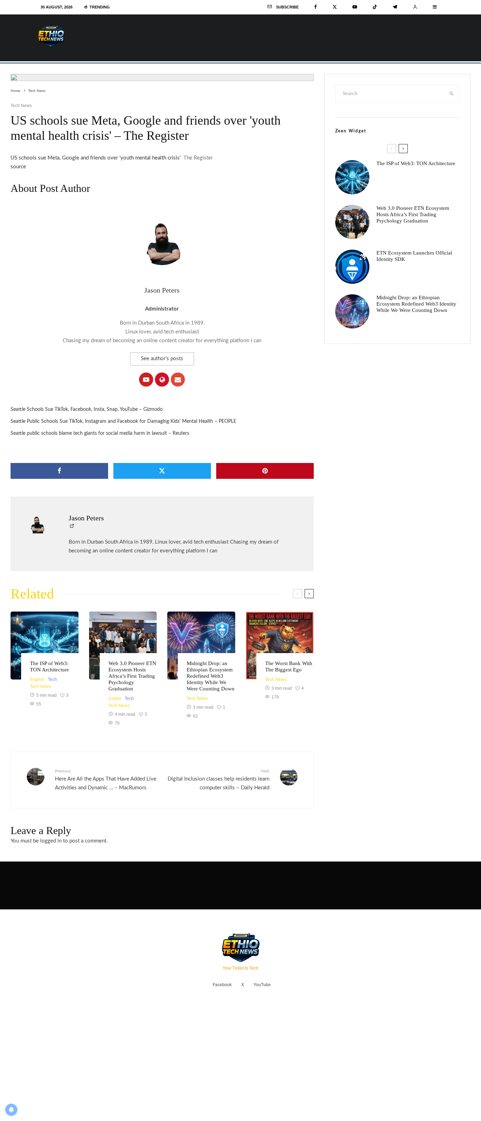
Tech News (21, 105)
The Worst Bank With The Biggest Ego (288, 666)
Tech (52, 679)
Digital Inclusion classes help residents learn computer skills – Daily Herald (218, 779)
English (37, 679)
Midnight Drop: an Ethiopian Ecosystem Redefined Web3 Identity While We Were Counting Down (211, 675)
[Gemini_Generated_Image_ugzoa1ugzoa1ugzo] (280, 646)
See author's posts (162, 358)
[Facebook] (315, 7)
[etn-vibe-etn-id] (201, 646)
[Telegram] (395, 7)
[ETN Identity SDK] (352, 267)
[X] (335, 7)
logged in (51, 841)
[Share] (59, 471)
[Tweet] (162, 471)
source (18, 166)
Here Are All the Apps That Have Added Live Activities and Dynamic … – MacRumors (105, 779)
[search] (451, 93)
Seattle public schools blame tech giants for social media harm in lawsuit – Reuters (100, 433)
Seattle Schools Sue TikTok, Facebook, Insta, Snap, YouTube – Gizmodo (87, 409)
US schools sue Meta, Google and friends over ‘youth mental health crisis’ (96, 158)
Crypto (114, 698)
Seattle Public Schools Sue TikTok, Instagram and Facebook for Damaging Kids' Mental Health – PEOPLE (123, 421)
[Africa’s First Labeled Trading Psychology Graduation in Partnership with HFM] (123, 646)
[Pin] (265, 471)
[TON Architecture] (45, 646)
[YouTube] (355, 7)
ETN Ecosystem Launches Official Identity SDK (414, 256)
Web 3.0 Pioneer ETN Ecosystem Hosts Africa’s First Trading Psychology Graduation (132, 675)
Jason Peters (162, 290)
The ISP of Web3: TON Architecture (49, 666)
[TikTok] (375, 7)
